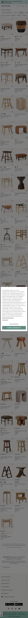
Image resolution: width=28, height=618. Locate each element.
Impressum (5, 320)
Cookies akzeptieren (14, 328)
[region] (14, 309)
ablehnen (20, 313)
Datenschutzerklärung (8, 318)
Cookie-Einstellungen (14, 323)
